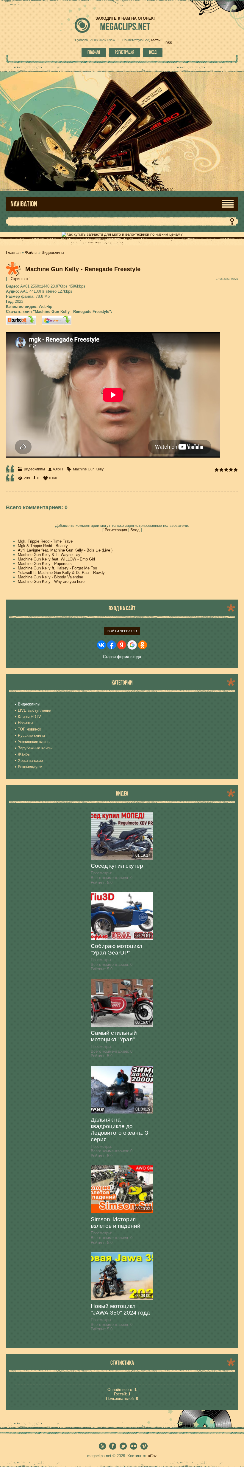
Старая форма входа (122, 656)
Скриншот (19, 279)
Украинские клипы (34, 741)
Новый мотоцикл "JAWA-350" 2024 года (120, 1309)
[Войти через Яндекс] (121, 644)
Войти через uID (122, 631)
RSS (168, 42)
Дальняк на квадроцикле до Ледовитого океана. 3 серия (119, 1129)
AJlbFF (58, 469)
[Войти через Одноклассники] (142, 644)
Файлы (31, 252)
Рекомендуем (30, 767)
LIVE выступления (34, 710)
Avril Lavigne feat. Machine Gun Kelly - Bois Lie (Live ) (65, 550)
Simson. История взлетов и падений (115, 1222)
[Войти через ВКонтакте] (101, 644)
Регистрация (124, 52)
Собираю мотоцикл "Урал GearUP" (116, 949)
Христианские (30, 760)
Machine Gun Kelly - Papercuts (45, 563)
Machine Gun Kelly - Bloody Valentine (50, 577)
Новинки (25, 723)
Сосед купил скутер (117, 866)
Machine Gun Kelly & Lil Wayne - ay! (50, 554)
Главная (93, 52)
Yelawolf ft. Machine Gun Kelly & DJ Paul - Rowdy (61, 572)
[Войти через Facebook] (111, 644)
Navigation (23, 204)
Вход (153, 52)
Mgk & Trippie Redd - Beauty (43, 545)
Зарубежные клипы (35, 748)
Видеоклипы (53, 252)
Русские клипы (31, 735)
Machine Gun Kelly (88, 469)
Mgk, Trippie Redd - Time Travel (45, 541)
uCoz (152, 1456)
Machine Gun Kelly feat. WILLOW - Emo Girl (56, 559)
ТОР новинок (29, 729)
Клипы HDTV (29, 716)
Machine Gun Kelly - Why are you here (51, 581)
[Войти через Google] (132, 645)
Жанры (24, 754)
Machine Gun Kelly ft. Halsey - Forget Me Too (57, 568)
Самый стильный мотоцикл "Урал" (114, 1036)
